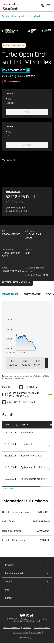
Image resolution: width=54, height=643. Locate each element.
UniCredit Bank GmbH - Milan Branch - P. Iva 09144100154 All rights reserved (30, 620)
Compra (27, 144)
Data (7, 425)
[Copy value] (28, 70)
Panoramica (10, 294)
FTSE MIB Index (13, 191)
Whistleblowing (25, 637)
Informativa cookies (42, 628)
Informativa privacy (20, 632)
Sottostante (32, 294)
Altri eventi (8, 488)
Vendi (27, 111)
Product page (35, 16)
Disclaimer (27, 628)
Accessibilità (36, 632)
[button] (12, 363)
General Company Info (11, 628)
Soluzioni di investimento (13, 16)
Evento (24, 425)
